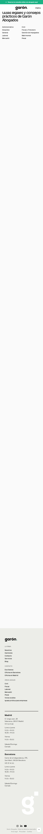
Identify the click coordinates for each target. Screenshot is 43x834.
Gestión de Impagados (30, 33)
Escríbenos (9, 670)
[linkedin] (21, 826)
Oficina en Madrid (11, 675)
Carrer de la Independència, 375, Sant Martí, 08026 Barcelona (16, 759)
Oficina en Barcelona (12, 672)
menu (38, 8)
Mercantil (5, 38)
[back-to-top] (39, 830)
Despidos (6, 30)
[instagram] (17, 826)
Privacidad (22, 831)
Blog (6, 661)
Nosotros (8, 650)
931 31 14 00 (9, 763)
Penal (24, 38)
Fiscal (7, 686)
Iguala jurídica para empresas (16, 701)
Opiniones (8, 653)
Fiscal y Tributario (29, 30)
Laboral (5, 35)
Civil (23, 27)
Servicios (8, 659)
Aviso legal (14, 831)
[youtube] (25, 826)
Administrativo (8, 27)
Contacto (8, 656)
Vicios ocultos (10, 698)
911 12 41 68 (9, 724)
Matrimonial (26, 35)
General (5, 33)
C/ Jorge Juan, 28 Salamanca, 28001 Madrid (14, 720)
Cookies (29, 831)
